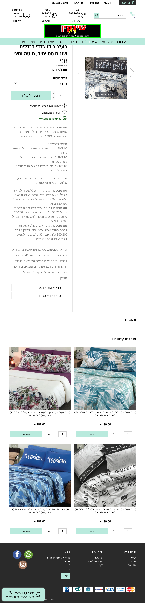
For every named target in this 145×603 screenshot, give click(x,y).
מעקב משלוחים (95, 561)
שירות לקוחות (76, 18)
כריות (41, 42)
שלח (65, 575)
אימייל (66, 561)
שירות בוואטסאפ (46, 18)
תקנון (100, 565)
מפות (31, 42)
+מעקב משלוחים (17, 18)
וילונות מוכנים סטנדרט (74, 42)
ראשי (107, 3)
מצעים (52, 42)
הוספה (92, 434)
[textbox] (89, 551)
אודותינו (94, 3)
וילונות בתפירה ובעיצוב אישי (109, 42)
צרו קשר (125, 2)
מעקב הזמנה (60, 3)
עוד (23, 42)
